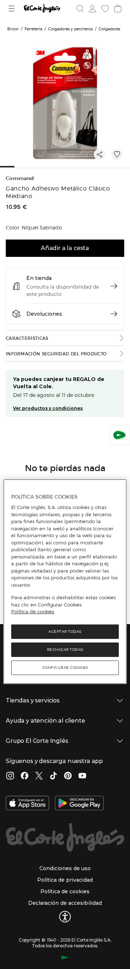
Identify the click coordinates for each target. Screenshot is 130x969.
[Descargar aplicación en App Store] (27, 804)
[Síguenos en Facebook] (24, 776)
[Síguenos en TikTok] (53, 776)
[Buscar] (80, 8)
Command (20, 178)
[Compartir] (99, 154)
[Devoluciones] (113, 314)
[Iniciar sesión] (91, 8)
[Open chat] (120, 435)
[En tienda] (113, 286)
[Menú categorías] (12, 8)
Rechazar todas (65, 649)
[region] (65, 581)
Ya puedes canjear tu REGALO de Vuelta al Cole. (58, 383)
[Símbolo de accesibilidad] (65, 916)
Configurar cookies (65, 667)
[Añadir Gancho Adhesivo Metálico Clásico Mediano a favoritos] (117, 154)
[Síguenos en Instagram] (10, 776)
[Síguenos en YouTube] (82, 776)
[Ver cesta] (117, 8)
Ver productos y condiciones (48, 408)
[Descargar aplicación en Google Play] (79, 804)
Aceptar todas (65, 631)
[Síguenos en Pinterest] (68, 776)
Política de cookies (32, 611)
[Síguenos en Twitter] (39, 776)
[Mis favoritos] (104, 8)
